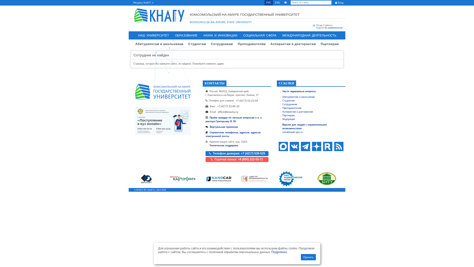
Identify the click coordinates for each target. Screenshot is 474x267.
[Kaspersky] (183, 179)
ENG (277, 2)
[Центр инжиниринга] (255, 179)
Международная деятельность (309, 35)
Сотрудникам (289, 104)
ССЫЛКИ (286, 83)
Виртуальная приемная (224, 127)
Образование (186, 35)
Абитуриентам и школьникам (298, 96)
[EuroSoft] (146, 178)
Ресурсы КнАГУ (142, 2)
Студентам (288, 100)
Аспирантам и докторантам (297, 111)
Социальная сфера (259, 35)
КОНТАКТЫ (215, 83)
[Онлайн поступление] (163, 121)
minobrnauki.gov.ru (292, 132)
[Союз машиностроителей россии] (290, 178)
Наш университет (153, 35)
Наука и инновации (220, 35)
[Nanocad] (219, 179)
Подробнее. (279, 252)
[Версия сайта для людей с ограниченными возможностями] (285, 2)
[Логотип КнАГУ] (163, 92)
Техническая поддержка (223, 145)
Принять (308, 257)
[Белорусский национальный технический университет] (327, 179)
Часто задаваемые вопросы (299, 91)
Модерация (288, 119)
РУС (268, 2)
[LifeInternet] (338, 190)
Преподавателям (291, 108)
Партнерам (288, 115)
